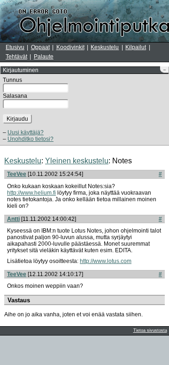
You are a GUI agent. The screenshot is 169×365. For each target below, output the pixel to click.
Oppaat (40, 47)
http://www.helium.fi (31, 193)
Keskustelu (105, 47)
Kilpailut (135, 47)
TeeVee (16, 174)
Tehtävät (16, 56)
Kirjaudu (17, 119)
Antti (13, 219)
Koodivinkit (70, 47)
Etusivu (15, 47)
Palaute (44, 56)
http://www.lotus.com (105, 261)
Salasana (15, 96)
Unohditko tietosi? (31, 139)
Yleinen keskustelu (76, 161)
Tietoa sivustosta (150, 330)
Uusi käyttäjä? (26, 132)
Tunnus (12, 80)
